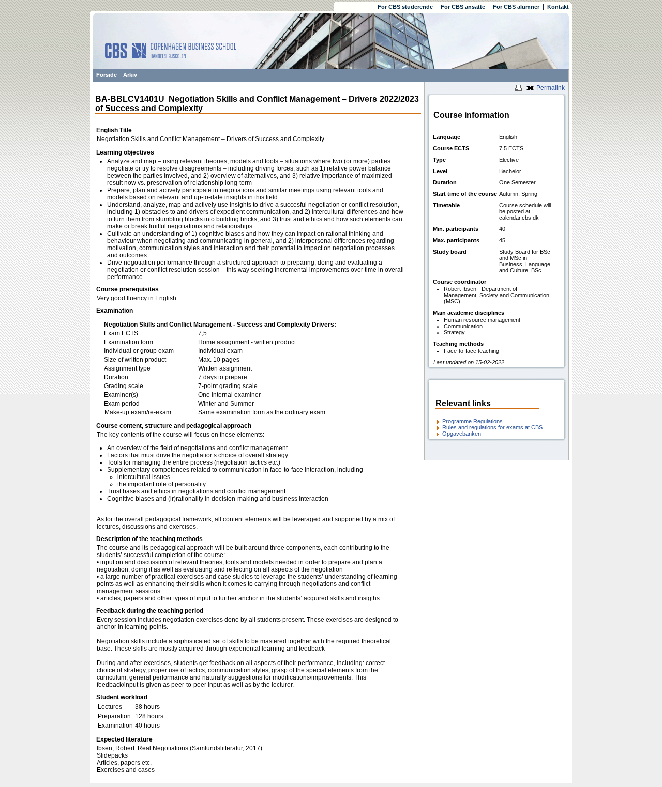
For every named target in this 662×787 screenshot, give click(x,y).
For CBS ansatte (463, 7)
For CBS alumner (516, 7)
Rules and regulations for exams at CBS (492, 427)
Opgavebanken (461, 433)
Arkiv (130, 75)
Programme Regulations (472, 421)
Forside (106, 75)
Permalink (550, 87)
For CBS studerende (405, 7)
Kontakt (558, 7)
